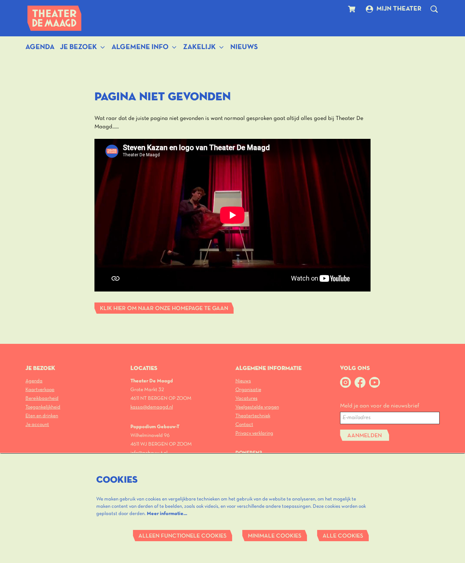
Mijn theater (398, 9)
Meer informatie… (167, 513)
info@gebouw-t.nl (148, 453)
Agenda (34, 381)
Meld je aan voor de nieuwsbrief (379, 406)
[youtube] (374, 382)
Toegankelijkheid (42, 407)
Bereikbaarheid (41, 398)
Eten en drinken (41, 416)
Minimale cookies (275, 536)
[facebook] (360, 382)
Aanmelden (364, 435)
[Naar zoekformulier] (434, 9)
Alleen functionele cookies (182, 536)
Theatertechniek (252, 416)
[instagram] (345, 382)
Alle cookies (343, 536)
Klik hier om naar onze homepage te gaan (164, 308)
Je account (37, 424)
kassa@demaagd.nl (151, 407)
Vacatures (246, 398)
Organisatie (248, 389)
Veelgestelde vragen (257, 407)
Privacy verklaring (254, 433)
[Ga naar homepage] (54, 18)
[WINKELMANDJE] (352, 9)
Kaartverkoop (39, 389)
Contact (244, 424)
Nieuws (243, 381)
